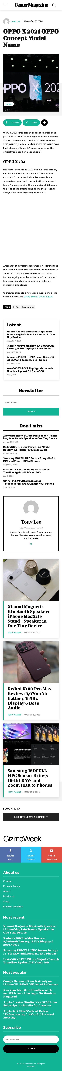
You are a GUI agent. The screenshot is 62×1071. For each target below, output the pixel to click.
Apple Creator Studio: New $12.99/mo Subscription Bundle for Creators (30, 1004)
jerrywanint (14, 632)
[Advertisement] (31, 230)
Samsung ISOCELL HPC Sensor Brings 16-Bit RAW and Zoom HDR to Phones (31, 358)
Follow (31, 847)
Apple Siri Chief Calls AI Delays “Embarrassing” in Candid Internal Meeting (28, 1014)
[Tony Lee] (6, 21)
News (9, 104)
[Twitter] (31, 543)
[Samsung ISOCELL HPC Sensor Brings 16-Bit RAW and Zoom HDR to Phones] (31, 744)
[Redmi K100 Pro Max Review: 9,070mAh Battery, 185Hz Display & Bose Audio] (31, 662)
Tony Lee (15, 21)
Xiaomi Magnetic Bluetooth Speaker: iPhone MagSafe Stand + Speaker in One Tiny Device (31, 334)
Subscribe (51, 847)
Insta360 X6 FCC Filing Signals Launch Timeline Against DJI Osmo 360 (30, 369)
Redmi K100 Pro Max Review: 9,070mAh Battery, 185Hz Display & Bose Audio (30, 347)
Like (10, 847)
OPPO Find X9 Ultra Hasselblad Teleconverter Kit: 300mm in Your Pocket (28, 482)
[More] (44, 122)
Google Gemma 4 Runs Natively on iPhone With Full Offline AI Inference (30, 982)
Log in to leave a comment (31, 817)
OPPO (16, 307)
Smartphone (28, 307)
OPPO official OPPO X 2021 (38, 296)
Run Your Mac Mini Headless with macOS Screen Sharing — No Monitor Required (29, 993)
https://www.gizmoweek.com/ (31, 528)
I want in (31, 411)
